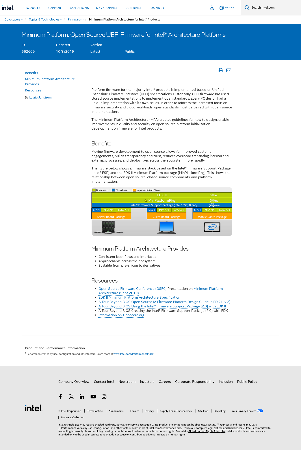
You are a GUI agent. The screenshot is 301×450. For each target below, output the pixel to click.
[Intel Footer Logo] (34, 407)
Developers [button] (106, 8)
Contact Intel (104, 381)
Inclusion (226, 381)
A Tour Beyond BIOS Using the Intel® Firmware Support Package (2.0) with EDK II (162, 306)
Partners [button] (132, 8)
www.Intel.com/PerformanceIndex (133, 353)
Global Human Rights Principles (206, 431)
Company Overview (73, 381)
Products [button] (31, 8)
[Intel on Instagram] (104, 397)
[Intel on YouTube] (93, 397)
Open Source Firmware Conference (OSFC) (132, 288)
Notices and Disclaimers (228, 428)
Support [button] (55, 8)
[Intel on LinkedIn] (82, 397)
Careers (165, 381)
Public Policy (247, 381)
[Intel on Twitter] (71, 397)
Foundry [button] (157, 8)
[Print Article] (220, 70)
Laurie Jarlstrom (40, 97)
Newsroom (127, 381)
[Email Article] (228, 70)
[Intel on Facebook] (60, 397)
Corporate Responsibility (194, 381)
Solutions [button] (79, 8)
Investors (147, 381)
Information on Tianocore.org (121, 315)
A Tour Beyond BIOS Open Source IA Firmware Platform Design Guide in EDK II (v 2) (164, 302)
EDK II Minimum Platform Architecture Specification (139, 297)
